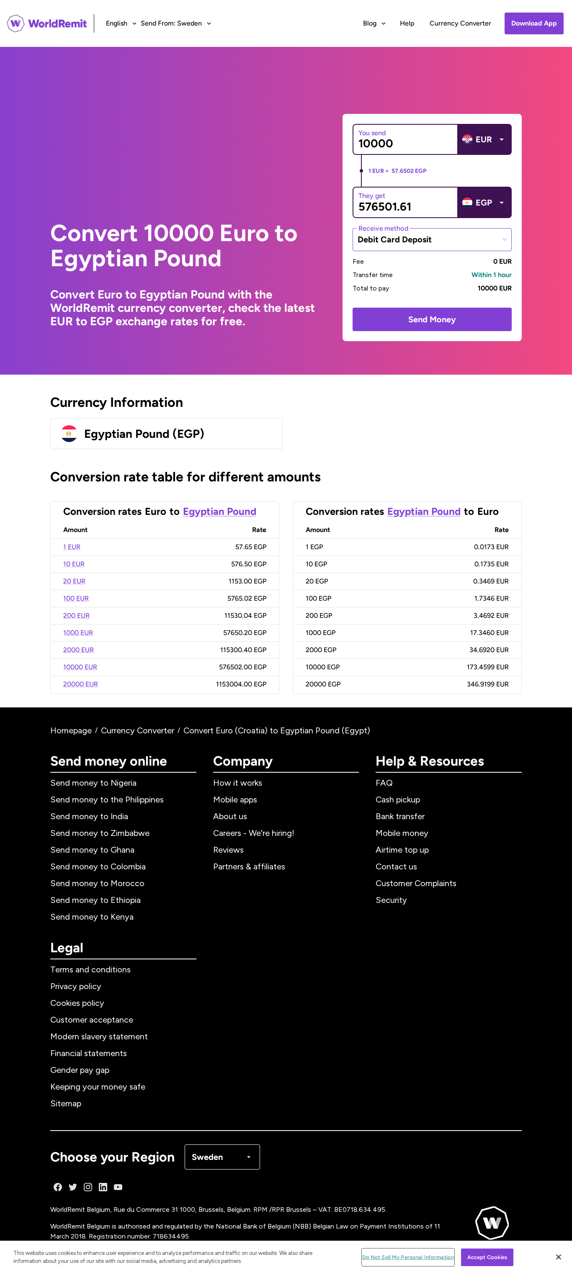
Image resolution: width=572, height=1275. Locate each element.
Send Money (432, 319)
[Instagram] (87, 1187)
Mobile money (402, 833)
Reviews (228, 850)
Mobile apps (235, 799)
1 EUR (71, 547)
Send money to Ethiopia (95, 900)
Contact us (396, 866)
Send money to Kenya (92, 917)
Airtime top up (402, 850)
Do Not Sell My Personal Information (408, 1257)
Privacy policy (75, 986)
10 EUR (74, 564)
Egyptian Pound (219, 511)
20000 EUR (80, 684)
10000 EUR (80, 667)
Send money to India (89, 816)
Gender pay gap (79, 1070)
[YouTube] (118, 1187)
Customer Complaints (416, 883)
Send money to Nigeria (93, 783)
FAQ (384, 783)
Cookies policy (77, 1003)
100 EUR (76, 598)
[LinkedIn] (103, 1187)
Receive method (383, 228)
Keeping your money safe (97, 1087)
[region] (286, 1258)
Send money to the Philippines (107, 799)
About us (230, 816)
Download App (534, 23)
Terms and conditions (90, 969)
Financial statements (88, 1053)
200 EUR (76, 616)
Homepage (71, 730)
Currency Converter (460, 23)
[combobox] (432, 239)
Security (391, 900)
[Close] (558, 1257)
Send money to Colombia (98, 866)
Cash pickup (398, 799)
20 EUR (74, 581)
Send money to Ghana (92, 850)
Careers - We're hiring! (253, 833)
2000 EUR (78, 650)
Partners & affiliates (249, 866)
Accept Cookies (487, 1257)
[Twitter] (72, 1187)
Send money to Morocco (97, 883)
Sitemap (65, 1103)
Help (407, 23)
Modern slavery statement (99, 1036)
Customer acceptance (91, 1020)
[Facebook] (57, 1187)
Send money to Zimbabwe (99, 833)
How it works (237, 783)
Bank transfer (400, 816)
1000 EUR (78, 633)
